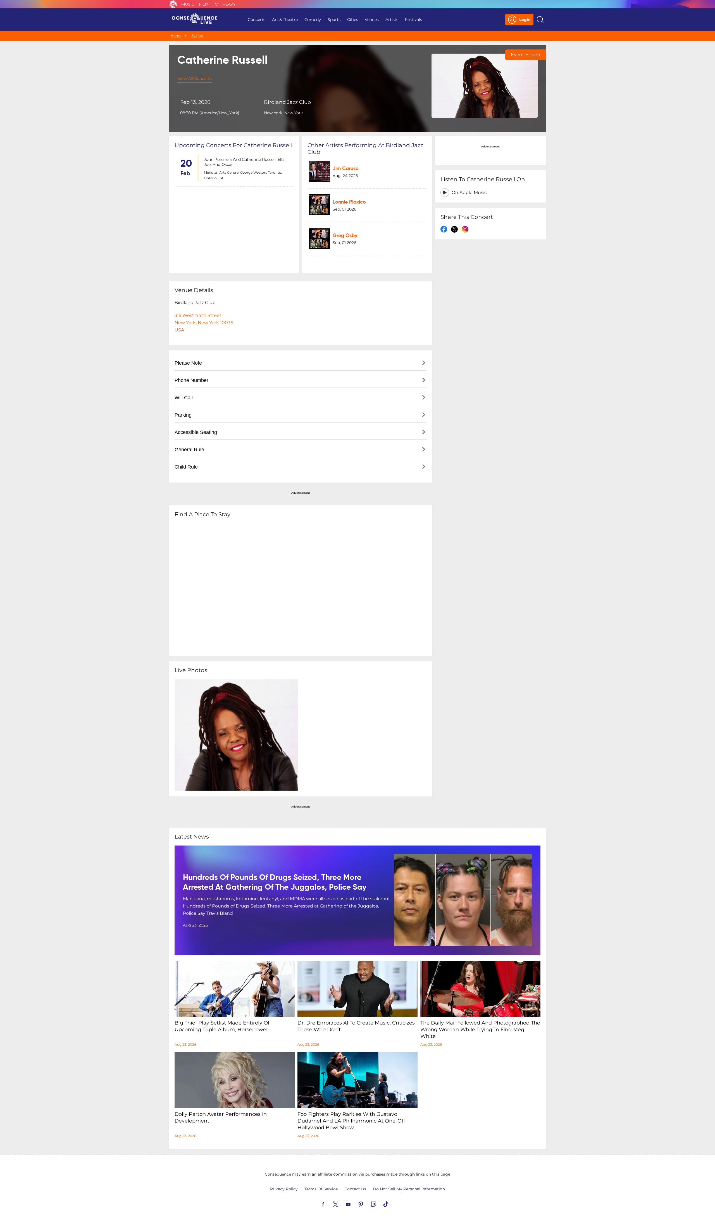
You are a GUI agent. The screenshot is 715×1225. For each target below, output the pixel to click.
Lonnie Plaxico (349, 202)
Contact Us (355, 1188)
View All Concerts (194, 78)
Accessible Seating (196, 432)
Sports (334, 19)
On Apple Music (469, 192)
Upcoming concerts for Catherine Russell (233, 145)
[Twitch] (380, 1203)
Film (203, 4)
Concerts (256, 19)
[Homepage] (197, 19)
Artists (391, 19)
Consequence (173, 4)
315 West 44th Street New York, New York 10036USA (204, 323)
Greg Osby (345, 235)
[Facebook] (329, 1203)
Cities (352, 19)
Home (176, 36)
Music (187, 4)
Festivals (413, 19)
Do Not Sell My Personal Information (409, 1188)
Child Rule (186, 467)
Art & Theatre (285, 19)
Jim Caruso (346, 168)
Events (197, 36)
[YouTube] (355, 1203)
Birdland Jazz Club (287, 102)
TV (215, 4)
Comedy (312, 19)
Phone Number (191, 380)
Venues (372, 19)
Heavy (229, 4)
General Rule (189, 449)
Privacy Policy (284, 1188)
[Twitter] (342, 1203)
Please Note (188, 363)
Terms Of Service (321, 1188)
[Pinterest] (367, 1203)
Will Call (184, 397)
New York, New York (283, 112)
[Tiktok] (392, 1203)
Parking (183, 415)
